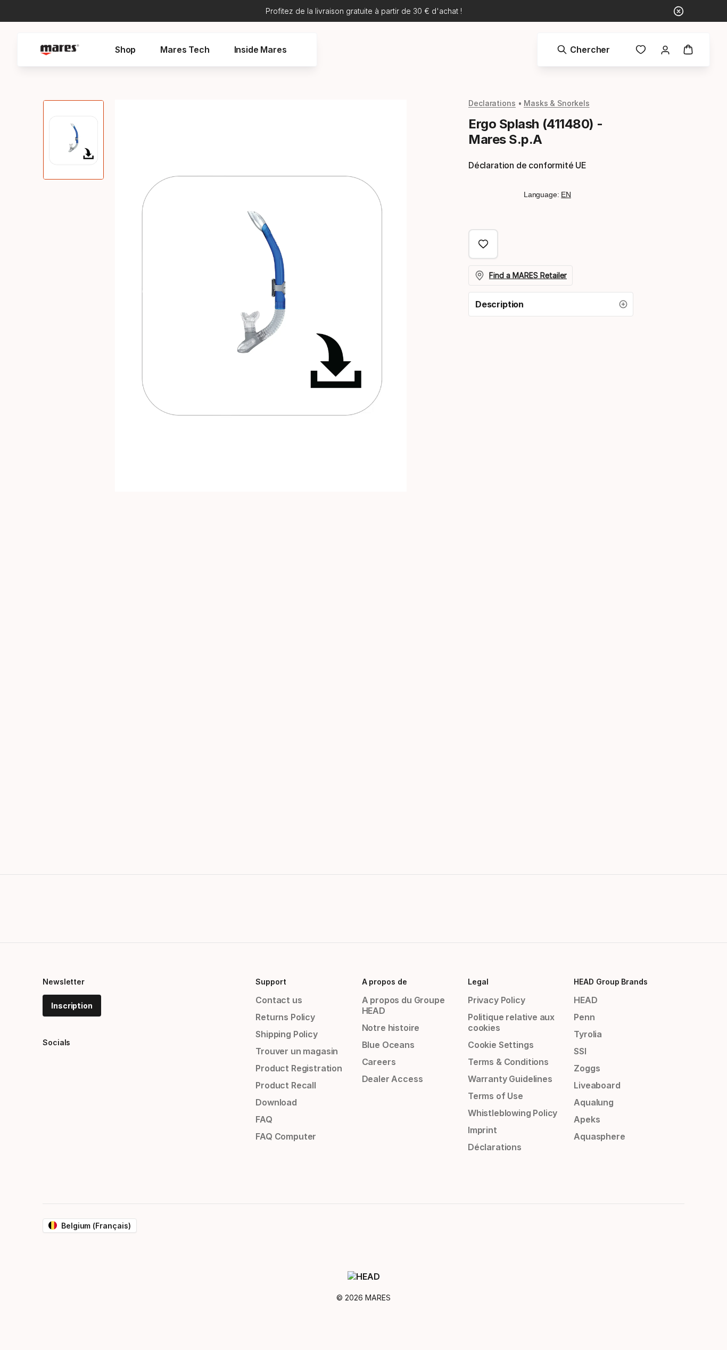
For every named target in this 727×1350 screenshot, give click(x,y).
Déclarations (495, 1147)
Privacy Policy (496, 1000)
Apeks (587, 1119)
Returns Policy (285, 1017)
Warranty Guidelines (510, 1079)
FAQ (263, 1119)
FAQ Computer (285, 1136)
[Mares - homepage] (59, 49)
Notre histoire (391, 1027)
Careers (379, 1061)
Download (276, 1102)
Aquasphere (599, 1136)
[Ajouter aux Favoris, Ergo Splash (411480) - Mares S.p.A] (483, 244)
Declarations (492, 103)
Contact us (278, 1000)
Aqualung (594, 1102)
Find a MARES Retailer (528, 275)
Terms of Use (495, 1096)
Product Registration (298, 1068)
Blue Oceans (388, 1044)
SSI (580, 1051)
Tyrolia (588, 1034)
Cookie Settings (500, 1044)
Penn (584, 1017)
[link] (641, 49)
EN (566, 194)
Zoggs (587, 1068)
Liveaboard (597, 1085)
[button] (551, 304)
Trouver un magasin (296, 1051)
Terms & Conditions (508, 1061)
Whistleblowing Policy (512, 1113)
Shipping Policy (286, 1034)
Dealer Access (392, 1079)
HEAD (585, 1000)
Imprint (482, 1130)
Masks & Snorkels (557, 103)
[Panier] (688, 49)
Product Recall (285, 1085)
